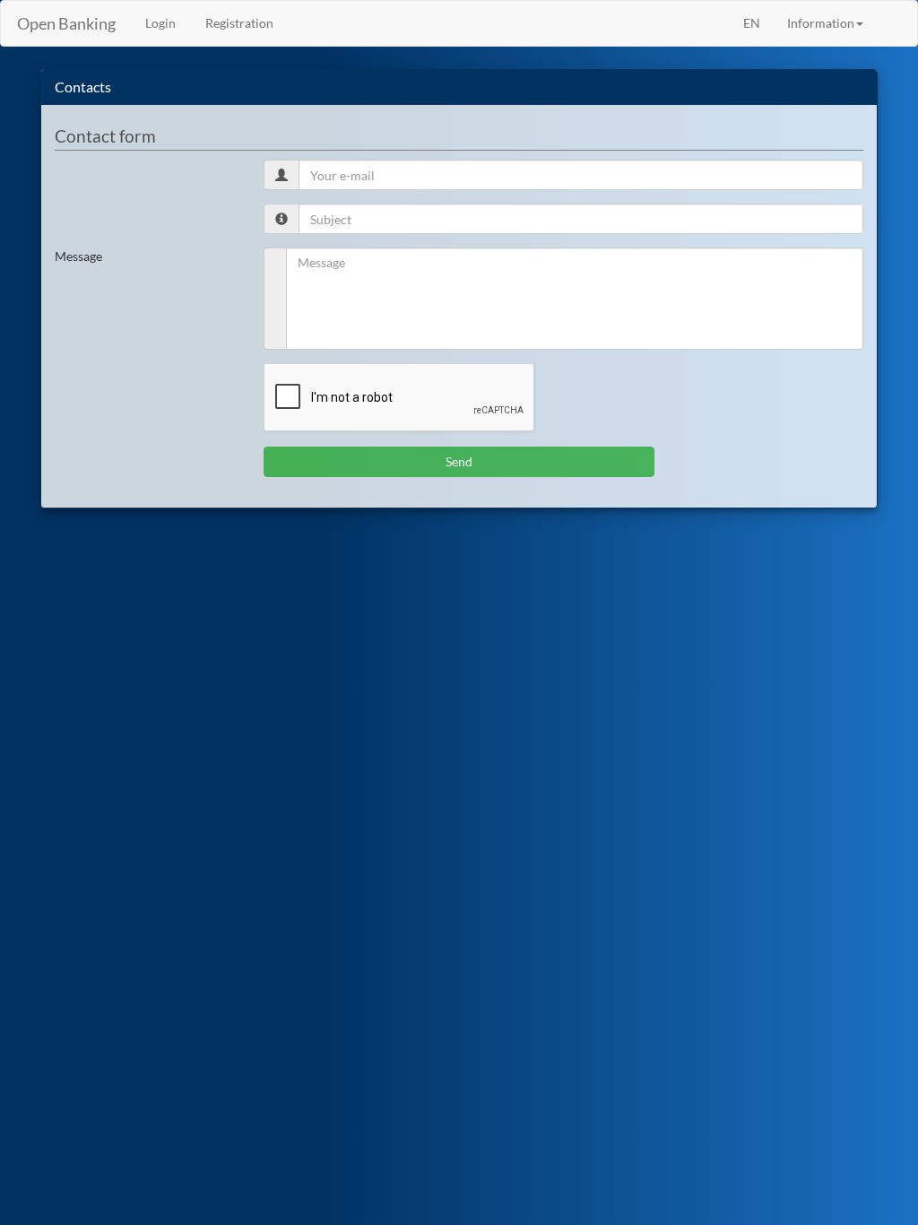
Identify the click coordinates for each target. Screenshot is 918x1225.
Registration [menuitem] (238, 22)
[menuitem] (890, 14)
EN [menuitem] (751, 22)
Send (459, 461)
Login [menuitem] (159, 22)
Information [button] (820, 22)
